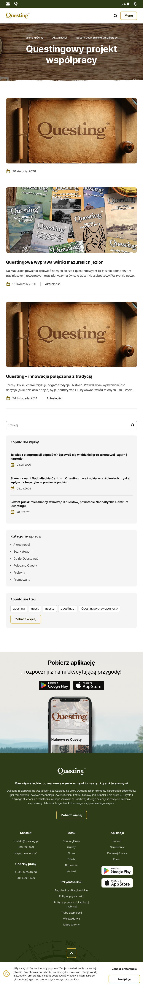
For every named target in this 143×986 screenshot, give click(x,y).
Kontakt (71, 871)
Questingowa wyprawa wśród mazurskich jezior (54, 262)
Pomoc (117, 859)
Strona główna (34, 37)
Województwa (71, 918)
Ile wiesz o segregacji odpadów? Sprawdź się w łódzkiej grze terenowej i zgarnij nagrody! (68, 456)
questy (49, 608)
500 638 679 (26, 847)
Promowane (21, 579)
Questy (71, 847)
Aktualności (59, 37)
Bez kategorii (22, 551)
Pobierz (117, 841)
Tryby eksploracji (71, 912)
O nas (71, 853)
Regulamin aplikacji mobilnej (71, 890)
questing (19, 608)
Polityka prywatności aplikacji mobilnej (71, 904)
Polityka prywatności (71, 896)
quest (35, 608)
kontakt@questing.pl (25, 841)
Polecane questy (25, 565)
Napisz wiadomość (26, 853)
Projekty (19, 572)
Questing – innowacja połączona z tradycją (49, 376)
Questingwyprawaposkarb (99, 608)
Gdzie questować (25, 558)
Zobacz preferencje (124, 968)
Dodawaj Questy (117, 853)
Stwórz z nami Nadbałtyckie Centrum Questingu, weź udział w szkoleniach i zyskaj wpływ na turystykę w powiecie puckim (70, 480)
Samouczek (117, 847)
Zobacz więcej (71, 815)
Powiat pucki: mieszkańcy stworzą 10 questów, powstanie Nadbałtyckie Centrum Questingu (69, 504)
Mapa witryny (71, 924)
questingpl (68, 608)
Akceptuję (124, 979)
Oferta (71, 859)
